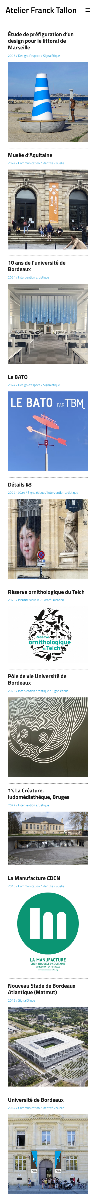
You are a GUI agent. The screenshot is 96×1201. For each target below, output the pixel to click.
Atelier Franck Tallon (41, 10)
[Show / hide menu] (87, 10)
